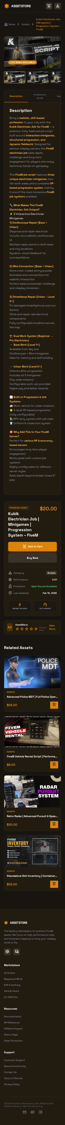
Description (16, 96)
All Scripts (9, 972)
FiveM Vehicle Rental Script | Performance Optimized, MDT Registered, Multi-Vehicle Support (32, 756)
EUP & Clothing (12, 984)
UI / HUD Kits (11, 997)
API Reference (12, 1022)
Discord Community (15, 1066)
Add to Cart (32, 546)
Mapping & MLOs (13, 978)
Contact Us (10, 1072)
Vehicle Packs (11, 991)
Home (9, 24)
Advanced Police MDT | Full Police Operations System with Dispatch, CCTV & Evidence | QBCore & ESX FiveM (32, 697)
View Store (52, 627)
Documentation (13, 1016)
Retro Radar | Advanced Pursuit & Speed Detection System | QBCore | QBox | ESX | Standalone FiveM (32, 816)
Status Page (11, 1034)
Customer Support (14, 1060)
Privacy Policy (12, 1084)
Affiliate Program (13, 1028)
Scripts (26, 24)
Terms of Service (13, 1078)
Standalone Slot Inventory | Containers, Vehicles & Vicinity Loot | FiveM (32, 876)
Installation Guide (39, 96)
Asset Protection (13, 1040)
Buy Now (32, 558)
